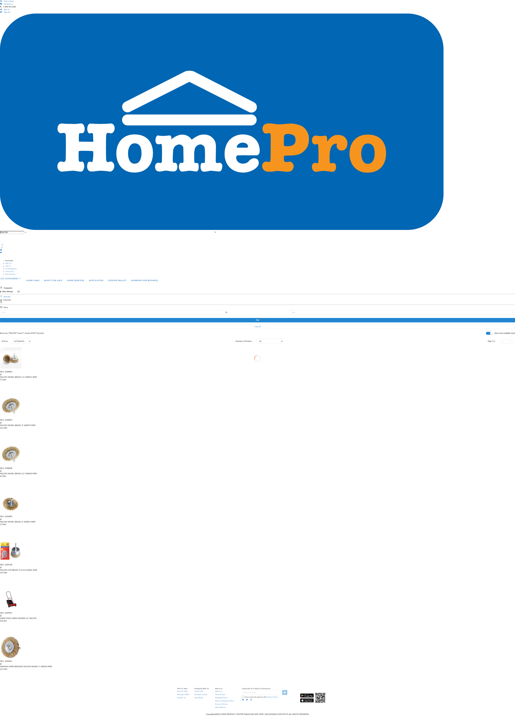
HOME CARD (33, 281)
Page (491, 341)
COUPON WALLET (117, 281)
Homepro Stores (200, 694)
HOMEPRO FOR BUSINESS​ (144, 281)
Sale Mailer (198, 698)
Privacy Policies (221, 704)
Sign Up (6, 12)
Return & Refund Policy (224, 701)
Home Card (198, 691)
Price (6, 307)
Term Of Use (220, 694)
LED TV (8, 266)
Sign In (6, 9)
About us (218, 691)
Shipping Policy (221, 698)
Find (257, 320)
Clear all (258, 327)
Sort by (5, 341)
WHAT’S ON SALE (53, 281)
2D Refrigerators (11, 269)
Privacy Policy (272, 697)
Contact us (8, 4)
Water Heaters (10, 274)
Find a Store (8, 1)
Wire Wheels (7, 292)
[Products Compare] (1, 374)
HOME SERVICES (75, 281)
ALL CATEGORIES (10, 279)
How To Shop (182, 691)
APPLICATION (96, 281)
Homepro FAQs (183, 694)
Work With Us (220, 707)
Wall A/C (8, 263)
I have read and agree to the (261, 697)
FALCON (7, 300)
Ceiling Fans (9, 271)
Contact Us (181, 698)
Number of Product (244, 341)
